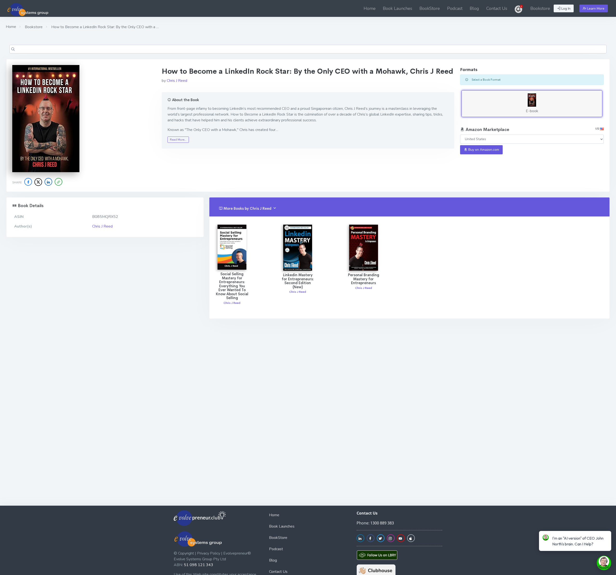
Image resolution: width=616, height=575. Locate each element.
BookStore (429, 8)
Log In (565, 8)
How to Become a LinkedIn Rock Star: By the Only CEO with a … (104, 27)
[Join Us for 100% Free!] (519, 8)
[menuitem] (369, 8)
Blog (474, 8)
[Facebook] (28, 182)
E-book (532, 111)
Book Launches (397, 8)
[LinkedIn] (48, 182)
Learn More (595, 8)
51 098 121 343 (198, 565)
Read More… (178, 140)
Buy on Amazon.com (483, 149)
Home (370, 8)
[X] (38, 182)
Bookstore (540, 8)
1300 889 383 (382, 523)
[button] (58, 182)
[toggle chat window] (604, 563)
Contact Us (496, 8)
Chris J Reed (177, 80)
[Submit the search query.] (13, 49)
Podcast (454, 8)
